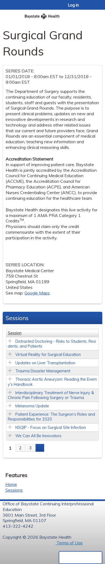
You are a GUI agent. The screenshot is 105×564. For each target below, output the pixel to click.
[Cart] (89, 7)
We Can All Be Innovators (38, 435)
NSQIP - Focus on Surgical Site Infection (50, 427)
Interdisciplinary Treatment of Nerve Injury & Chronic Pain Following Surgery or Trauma (51, 395)
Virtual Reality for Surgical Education (48, 354)
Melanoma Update (32, 406)
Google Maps (37, 293)
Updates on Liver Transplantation (45, 362)
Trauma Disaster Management (42, 371)
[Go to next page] (40, 448)
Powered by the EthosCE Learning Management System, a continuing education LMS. (80, 557)
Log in (73, 5)
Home (11, 484)
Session (15, 333)
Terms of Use (69, 542)
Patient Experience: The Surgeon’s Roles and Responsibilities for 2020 (51, 417)
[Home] (52, 15)
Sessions (14, 490)
